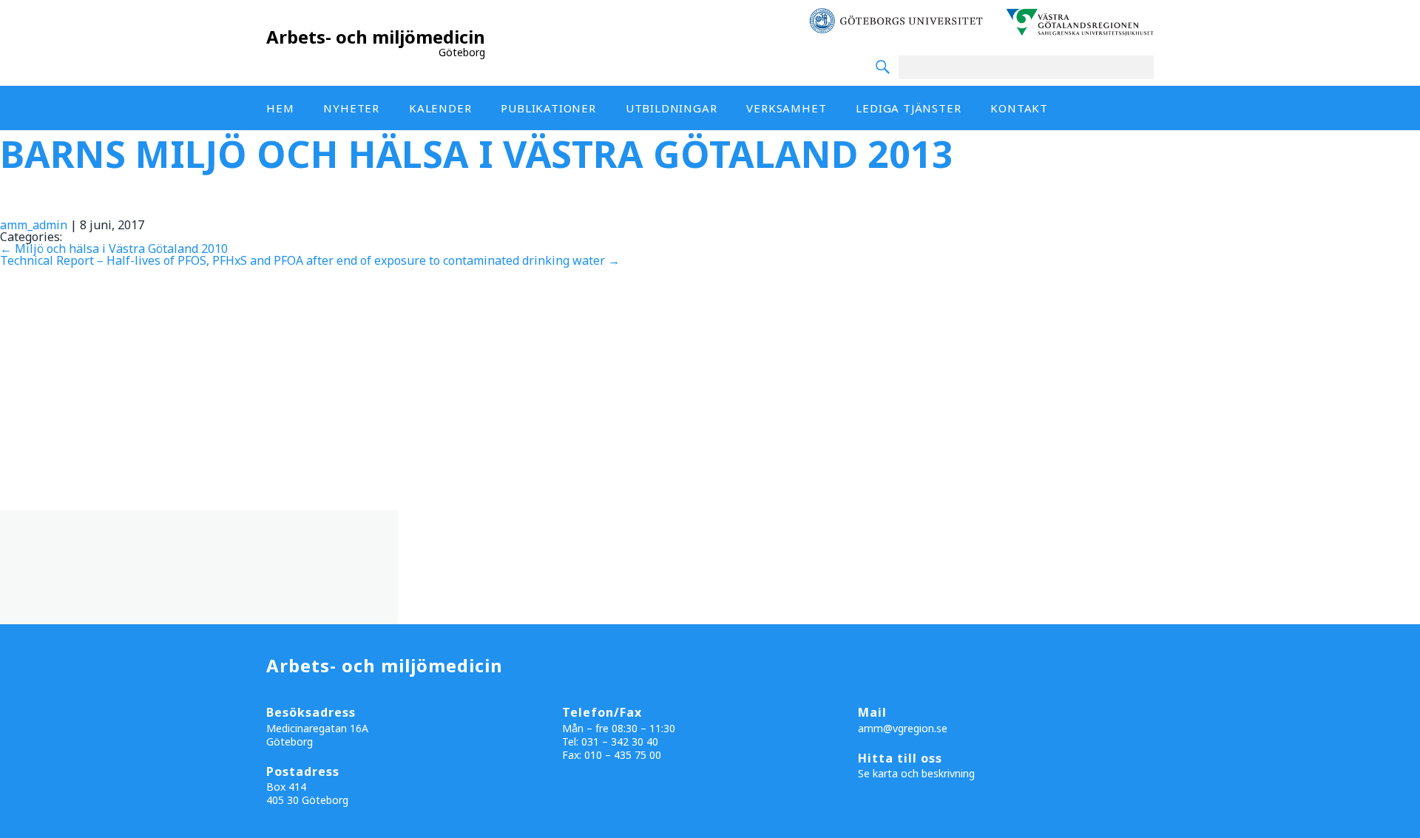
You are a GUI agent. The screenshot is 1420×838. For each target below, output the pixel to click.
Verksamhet (786, 108)
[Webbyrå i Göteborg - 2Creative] (1401, 825)
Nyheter (351, 108)
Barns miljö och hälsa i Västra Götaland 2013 (476, 154)
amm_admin (33, 225)
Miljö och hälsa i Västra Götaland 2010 (114, 248)
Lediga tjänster (908, 108)
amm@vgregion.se (902, 728)
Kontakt (1019, 108)
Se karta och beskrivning (916, 773)
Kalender (440, 108)
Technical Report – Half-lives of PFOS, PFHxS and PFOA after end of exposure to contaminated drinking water (310, 260)
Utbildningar (671, 108)
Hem (280, 108)
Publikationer (548, 108)
